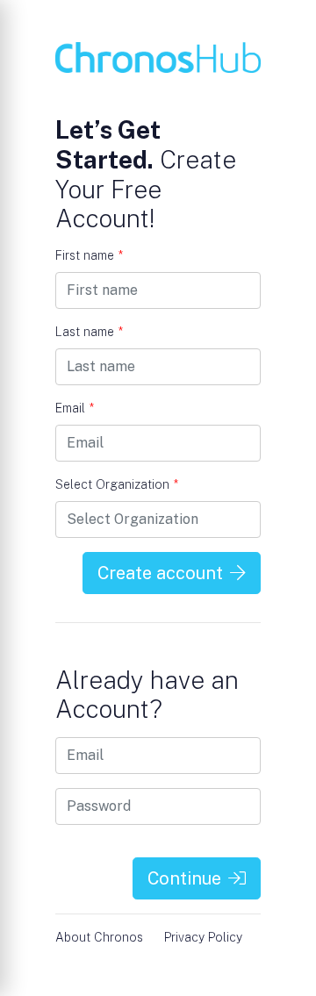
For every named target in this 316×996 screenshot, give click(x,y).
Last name (89, 332)
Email (74, 408)
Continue (184, 878)
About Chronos (99, 937)
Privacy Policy (203, 937)
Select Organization (116, 484)
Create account (160, 573)
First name (89, 255)
